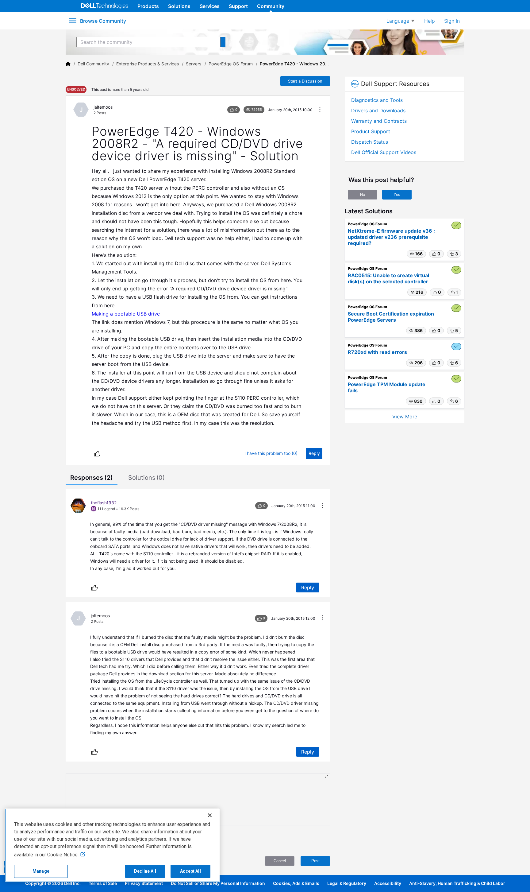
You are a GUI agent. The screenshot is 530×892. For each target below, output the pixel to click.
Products (148, 6)
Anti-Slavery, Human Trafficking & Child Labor (457, 883)
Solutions (179, 6)
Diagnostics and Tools (377, 100)
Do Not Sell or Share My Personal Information (218, 883)
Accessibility (387, 883)
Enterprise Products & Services (147, 63)
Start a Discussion (305, 81)
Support (238, 6)
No (362, 194)
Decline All (145, 871)
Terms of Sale (103, 883)
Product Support (370, 131)
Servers (194, 63)
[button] (416, 254)
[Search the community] (223, 42)
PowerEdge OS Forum (231, 63)
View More (404, 416)
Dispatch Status (369, 142)
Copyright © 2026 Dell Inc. (53, 883)
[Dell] (68, 64)
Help (429, 21)
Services (210, 6)
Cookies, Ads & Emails (296, 883)
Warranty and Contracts (379, 121)
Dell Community (93, 63)
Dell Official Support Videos (383, 152)
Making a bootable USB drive (126, 314)
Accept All (190, 871)
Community (270, 6)
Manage (41, 871)
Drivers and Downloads (378, 110)
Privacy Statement (144, 883)
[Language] (401, 20)
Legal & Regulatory (346, 883)
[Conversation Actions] (319, 110)
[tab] (91, 478)
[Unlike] (97, 453)
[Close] (210, 815)
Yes (397, 194)
